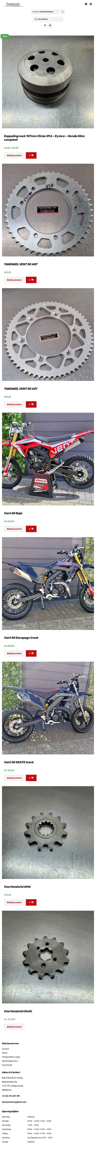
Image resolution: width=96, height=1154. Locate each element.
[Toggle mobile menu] (91, 4)
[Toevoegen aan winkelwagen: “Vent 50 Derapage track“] (31, 653)
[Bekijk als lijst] (50, 25)
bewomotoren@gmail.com (14, 1102)
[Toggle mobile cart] (86, 4)
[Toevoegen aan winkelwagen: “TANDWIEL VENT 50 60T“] (31, 404)
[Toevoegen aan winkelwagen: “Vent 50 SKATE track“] (31, 778)
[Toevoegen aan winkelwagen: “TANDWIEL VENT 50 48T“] (31, 280)
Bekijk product (14, 155)
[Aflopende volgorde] (62, 11)
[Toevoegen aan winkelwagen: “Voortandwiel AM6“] (31, 902)
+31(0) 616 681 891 (11, 1096)
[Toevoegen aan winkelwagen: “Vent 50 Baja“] (31, 529)
